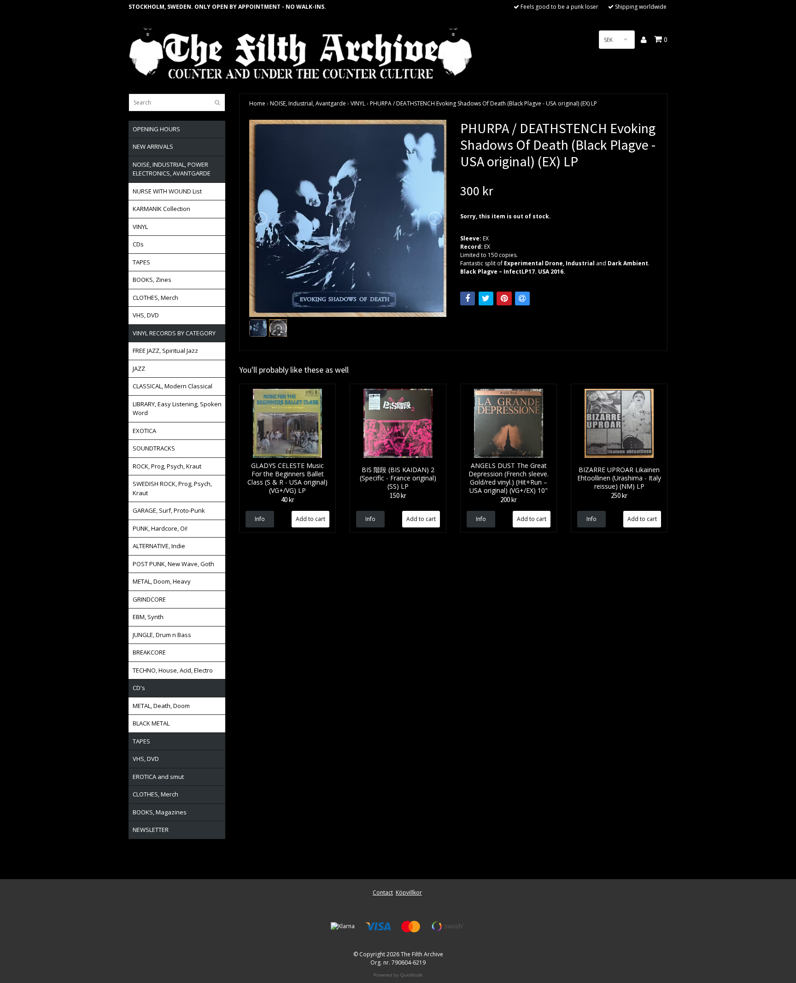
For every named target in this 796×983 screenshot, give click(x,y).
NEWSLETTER (151, 829)
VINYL (140, 226)
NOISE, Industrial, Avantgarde (308, 103)
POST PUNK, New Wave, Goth (173, 564)
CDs (138, 244)
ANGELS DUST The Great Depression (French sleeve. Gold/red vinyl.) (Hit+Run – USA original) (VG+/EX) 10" (508, 478)
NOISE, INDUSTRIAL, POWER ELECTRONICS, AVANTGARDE (172, 169)
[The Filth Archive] (301, 52)
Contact (383, 892)
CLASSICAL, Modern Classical (172, 386)
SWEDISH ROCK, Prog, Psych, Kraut (172, 488)
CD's (139, 688)
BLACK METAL (151, 723)
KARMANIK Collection (161, 209)
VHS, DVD (146, 315)
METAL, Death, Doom (161, 706)
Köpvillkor (409, 892)
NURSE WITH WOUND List (167, 191)
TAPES (141, 262)
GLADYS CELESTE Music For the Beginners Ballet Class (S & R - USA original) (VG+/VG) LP (287, 478)
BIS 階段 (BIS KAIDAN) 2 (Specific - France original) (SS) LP (398, 478)
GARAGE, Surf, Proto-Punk (169, 510)
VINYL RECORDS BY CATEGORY (174, 333)
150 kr (398, 495)
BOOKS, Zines (152, 279)
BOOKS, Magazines (160, 812)
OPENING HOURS (156, 129)
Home (257, 103)
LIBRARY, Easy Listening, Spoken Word (177, 408)
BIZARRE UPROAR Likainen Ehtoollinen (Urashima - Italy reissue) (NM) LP (619, 478)
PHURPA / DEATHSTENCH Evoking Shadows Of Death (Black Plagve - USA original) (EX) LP (483, 103)
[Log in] (644, 39)
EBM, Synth (148, 617)
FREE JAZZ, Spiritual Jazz (165, 350)
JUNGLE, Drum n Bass (162, 635)
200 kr (508, 499)
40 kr (287, 499)
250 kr (619, 495)
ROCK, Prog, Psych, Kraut (167, 466)
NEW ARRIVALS (153, 146)
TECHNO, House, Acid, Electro (173, 670)
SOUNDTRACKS (154, 448)
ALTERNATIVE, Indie (159, 546)
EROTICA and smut (158, 776)
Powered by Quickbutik (398, 974)
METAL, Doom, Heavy (162, 581)
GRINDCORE (149, 599)
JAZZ (139, 368)
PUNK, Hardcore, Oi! (160, 528)
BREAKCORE (149, 652)
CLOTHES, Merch (155, 297)
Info (260, 519)
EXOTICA (144, 431)
